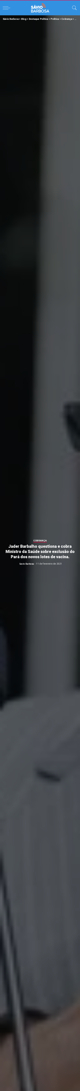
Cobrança (40, 541)
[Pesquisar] (73, 7)
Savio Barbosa (26, 564)
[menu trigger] (7, 7)
